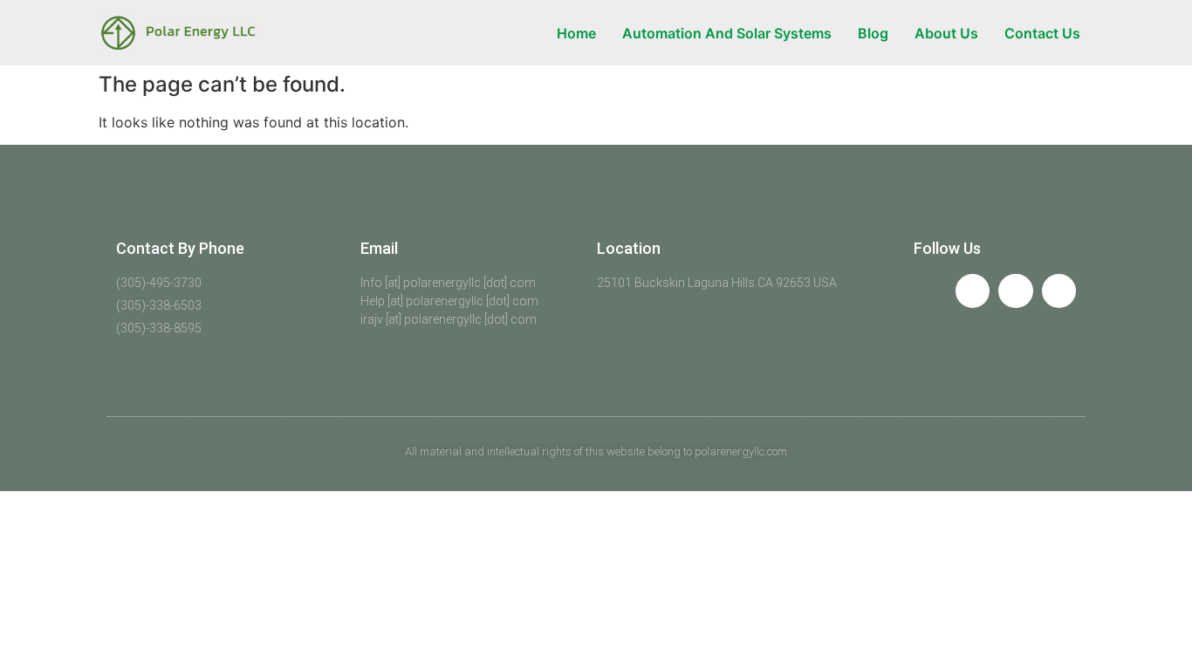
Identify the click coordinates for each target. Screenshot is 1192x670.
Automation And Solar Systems (727, 33)
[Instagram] (1059, 291)
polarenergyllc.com (741, 451)
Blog (873, 33)
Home (576, 33)
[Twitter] (1015, 291)
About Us (946, 33)
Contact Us (1042, 33)
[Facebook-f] (973, 291)
